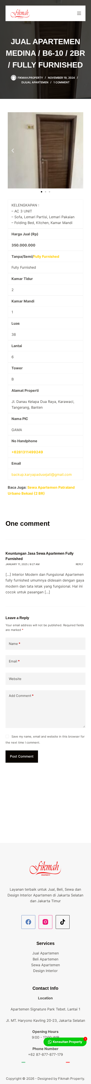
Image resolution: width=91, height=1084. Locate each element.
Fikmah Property (71, 1078)
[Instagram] (46, 922)
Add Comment (21, 696)
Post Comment (22, 756)
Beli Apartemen (45, 959)
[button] (12, 150)
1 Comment (61, 82)
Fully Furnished (46, 256)
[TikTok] (63, 922)
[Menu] (79, 13)
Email (14, 661)
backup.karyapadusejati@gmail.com (41, 474)
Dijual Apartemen (34, 82)
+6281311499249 (27, 452)
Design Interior (45, 970)
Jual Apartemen (45, 953)
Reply (79, 564)
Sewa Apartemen (45, 965)
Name (14, 644)
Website (15, 679)
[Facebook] (28, 922)
